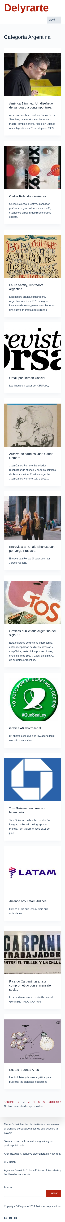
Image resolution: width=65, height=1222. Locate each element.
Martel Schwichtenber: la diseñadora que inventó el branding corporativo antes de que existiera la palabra (31, 1128)
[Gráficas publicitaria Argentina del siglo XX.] (32, 602)
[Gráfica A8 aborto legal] (32, 699)
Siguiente (54, 1101)
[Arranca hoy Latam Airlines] (32, 872)
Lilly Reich (10, 1161)
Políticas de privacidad (48, 1206)
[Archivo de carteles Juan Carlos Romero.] (32, 425)
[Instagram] (15, 1218)
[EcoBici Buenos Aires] (32, 1041)
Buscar (8, 1187)
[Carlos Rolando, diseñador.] (32, 167)
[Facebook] (5, 1218)
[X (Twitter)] (10, 1218)
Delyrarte (26, 8)
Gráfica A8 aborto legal (25, 728)
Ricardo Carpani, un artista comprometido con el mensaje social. (30, 985)
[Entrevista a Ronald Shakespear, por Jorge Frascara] (32, 518)
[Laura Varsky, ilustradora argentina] (32, 256)
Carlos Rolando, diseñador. (28, 196)
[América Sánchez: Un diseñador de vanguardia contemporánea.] (32, 74)
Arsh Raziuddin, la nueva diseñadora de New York (32, 1153)
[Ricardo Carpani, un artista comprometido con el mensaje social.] (32, 952)
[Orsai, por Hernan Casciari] (32, 349)
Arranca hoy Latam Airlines (27, 901)
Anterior (10, 1101)
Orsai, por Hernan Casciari (27, 378)
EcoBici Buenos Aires (24, 1070)
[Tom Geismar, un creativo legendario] (32, 779)
